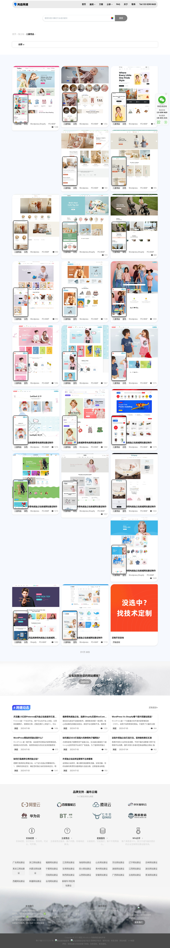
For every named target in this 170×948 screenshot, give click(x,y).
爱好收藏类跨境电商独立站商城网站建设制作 (132, 443)
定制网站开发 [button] (103, 912)
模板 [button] (54, 917)
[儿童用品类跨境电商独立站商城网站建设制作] (85, 608)
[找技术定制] (134, 608)
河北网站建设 (118, 862)
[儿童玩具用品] (85, 217)
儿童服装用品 (69, 119)
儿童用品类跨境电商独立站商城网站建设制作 (82, 638)
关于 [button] (126, 4)
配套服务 (101, 838)
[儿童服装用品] (85, 89)
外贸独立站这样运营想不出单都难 (77, 759)
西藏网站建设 (19, 881)
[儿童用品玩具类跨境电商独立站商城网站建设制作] (35, 476)
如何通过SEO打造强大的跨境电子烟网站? (81, 738)
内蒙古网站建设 (35, 871)
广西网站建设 (118, 875)
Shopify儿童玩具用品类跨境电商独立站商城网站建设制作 (35, 638)
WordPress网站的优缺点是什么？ (28, 738)
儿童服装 (116, 315)
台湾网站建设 (52, 881)
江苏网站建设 (68, 862)
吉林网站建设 (151, 862)
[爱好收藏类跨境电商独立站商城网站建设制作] (134, 412)
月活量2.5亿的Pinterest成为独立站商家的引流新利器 (35, 717)
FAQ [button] (118, 4)
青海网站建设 (151, 875)
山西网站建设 (85, 875)
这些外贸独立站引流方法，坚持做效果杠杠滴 (132, 738)
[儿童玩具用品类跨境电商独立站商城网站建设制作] (134, 540)
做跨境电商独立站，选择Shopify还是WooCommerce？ (85, 717)
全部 (21, 44)
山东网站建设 (102, 862)
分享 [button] (109, 4)
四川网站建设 (85, 869)
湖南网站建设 (118, 869)
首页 (14, 34)
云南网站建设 (135, 875)
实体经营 (30, 838)
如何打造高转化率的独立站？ (26, 759)
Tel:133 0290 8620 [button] (147, 4)
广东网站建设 (19, 862)
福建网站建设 (52, 862)
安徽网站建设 (102, 875)
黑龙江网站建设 (19, 871)
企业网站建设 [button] (91, 912)
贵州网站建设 (102, 869)
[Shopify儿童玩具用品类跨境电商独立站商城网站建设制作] (35, 608)
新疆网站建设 (35, 881)
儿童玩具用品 (69, 247)
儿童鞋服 (67, 315)
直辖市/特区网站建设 (68, 883)
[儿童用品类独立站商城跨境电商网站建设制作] (35, 412)
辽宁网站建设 (135, 862)
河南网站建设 (52, 875)
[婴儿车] (134, 217)
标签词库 (114, 941)
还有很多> (153, 707)
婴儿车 (115, 247)
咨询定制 (85, 682)
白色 (75, 124)
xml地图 (131, 941)
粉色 (26, 124)
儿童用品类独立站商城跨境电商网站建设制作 (33, 443)
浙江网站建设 (35, 862)
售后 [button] (66, 917)
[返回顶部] (165, 122)
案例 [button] (92, 4)
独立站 (21, 34)
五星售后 (65, 838)
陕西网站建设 (68, 875)
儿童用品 (30, 34)
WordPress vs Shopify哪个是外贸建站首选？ (132, 717)
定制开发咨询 (118, 638)
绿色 (124, 252)
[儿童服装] (134, 284)
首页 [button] (84, 4)
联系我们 (139, 922)
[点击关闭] (166, 93)
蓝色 (75, 319)
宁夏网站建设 (52, 869)
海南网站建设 (85, 862)
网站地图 (123, 941)
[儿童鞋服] (85, 284)
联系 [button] (134, 4)
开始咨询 (116, 642)
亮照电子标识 (95, 941)
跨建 (16, 728)
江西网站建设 (135, 869)
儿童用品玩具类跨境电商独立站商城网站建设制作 (35, 507)
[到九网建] (21, 4)
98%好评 (136, 838)
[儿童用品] (35, 89)
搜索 (121, 18)
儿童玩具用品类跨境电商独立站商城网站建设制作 (134, 571)
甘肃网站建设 (68, 869)
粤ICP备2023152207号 (45, 941)
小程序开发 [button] (113, 911)
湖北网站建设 (151, 869)
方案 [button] (101, 4)
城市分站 (106, 941)
